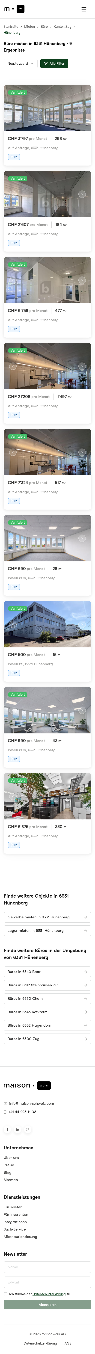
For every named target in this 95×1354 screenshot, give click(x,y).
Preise (9, 1165)
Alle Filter (57, 63)
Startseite (11, 26)
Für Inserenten (16, 1214)
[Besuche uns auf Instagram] (27, 1129)
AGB (68, 1343)
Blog (7, 1172)
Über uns (11, 1157)
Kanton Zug (62, 26)
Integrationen (15, 1222)
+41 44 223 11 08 (22, 1112)
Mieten (29, 26)
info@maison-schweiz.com (31, 1103)
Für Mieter (13, 1207)
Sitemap (11, 1180)
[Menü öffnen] (84, 9)
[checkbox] (5, 1294)
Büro (44, 26)
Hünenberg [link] (12, 32)
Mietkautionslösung (20, 1236)
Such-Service (15, 1229)
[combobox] (21, 63)
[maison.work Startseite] (14, 9)
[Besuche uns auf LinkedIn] (17, 1129)
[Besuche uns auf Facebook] (7, 1129)
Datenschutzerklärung (49, 1294)
